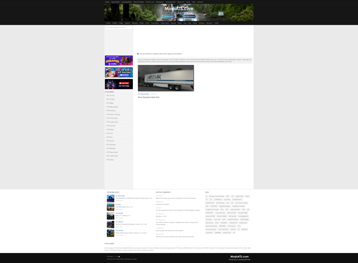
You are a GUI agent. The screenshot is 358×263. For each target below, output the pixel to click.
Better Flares (240, 196)
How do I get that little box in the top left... (170, 230)
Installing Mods (126, 2)
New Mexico (209, 223)
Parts (147, 23)
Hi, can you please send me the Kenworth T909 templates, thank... (178, 210)
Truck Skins (155, 23)
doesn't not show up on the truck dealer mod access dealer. (176, 198)
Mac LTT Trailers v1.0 (123, 215)
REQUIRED (222, 226)
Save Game (170, 248)
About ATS (180, 2)
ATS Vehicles (111, 145)
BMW (247, 196)
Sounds (173, 23)
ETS (232, 203)
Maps (121, 23)
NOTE (217, 223)
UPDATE (232, 229)
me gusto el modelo (162, 204)
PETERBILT (224, 223)
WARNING (218, 233)
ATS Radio (110, 130)
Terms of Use (111, 259)
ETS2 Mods (179, 248)
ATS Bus (109, 137)
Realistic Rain (243, 223)
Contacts (200, 2)
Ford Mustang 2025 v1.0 (124, 207)
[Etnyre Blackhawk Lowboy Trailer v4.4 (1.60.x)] (110, 233)
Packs (142, 23)
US (238, 229)
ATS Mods (110, 256)
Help (193, 2)
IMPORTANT (209, 213)
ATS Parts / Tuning (113, 114)
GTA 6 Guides (108, 248)
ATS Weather (111, 148)
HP (248, 209)
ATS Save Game (112, 152)
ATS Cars (110, 133)
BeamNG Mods (128, 248)
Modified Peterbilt (233, 219)
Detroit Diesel (220, 203)
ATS (232, 196)
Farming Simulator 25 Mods (143, 248)
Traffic (216, 23)
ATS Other (110, 160)
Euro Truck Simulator (242, 203)
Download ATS (170, 2)
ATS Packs (110, 141)
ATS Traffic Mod (112, 156)
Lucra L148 (217, 219)
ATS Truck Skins (112, 118)
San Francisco (232, 226)
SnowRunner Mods (231, 248)
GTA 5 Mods (243, 248)
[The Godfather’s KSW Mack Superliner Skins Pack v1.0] (110, 198)
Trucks (108, 23)
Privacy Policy (119, 259)
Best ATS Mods (139, 2)
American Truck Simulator (216, 196)
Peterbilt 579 (233, 223)
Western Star (227, 233)
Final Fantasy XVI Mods (146, 250)
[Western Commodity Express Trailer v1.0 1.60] (110, 224)
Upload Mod (115, 2)
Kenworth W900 (221, 216)
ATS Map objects (112, 107)
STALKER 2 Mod (207, 248)
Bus (190, 23)
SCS (239, 226)
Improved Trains (220, 213)
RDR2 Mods (188, 248)
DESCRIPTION (210, 203)
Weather (209, 23)
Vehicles (201, 23)
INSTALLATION (231, 213)
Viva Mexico (209, 233)
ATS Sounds (111, 126)
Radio (180, 23)
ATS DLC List (150, 2)
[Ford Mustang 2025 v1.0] (110, 207)
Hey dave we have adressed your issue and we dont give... (175, 237)
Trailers (114, 23)
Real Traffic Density (211, 226)
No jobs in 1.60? (161, 216)
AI (206, 196)
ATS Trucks (110, 95)
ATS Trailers (111, 99)
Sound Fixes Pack (211, 229)
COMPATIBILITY (237, 199)
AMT (227, 196)
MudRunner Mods (160, 248)
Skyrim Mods (132, 250)
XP (234, 233)
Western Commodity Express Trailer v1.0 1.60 (131, 224)
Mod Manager (245, 219)
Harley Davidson (235, 209)
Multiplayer (160, 2)
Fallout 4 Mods (122, 250)
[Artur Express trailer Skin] (166, 78)
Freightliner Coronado (212, 209)
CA (206, 199)
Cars (185, 23)
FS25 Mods (118, 248)
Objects (127, 23)
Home (107, 2)
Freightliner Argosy (224, 206)
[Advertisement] (195, 38)
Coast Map (227, 199)
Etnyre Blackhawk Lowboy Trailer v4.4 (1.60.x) (131, 233)
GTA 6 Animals (219, 248)
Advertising (127, 259)
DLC (228, 203)
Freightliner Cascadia (238, 206)
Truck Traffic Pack (223, 229)
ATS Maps (110, 103)
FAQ (207, 206)
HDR (243, 209)
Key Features (232, 216)
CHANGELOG (218, 199)
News (188, 2)
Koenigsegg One (243, 216)
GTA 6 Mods (197, 248)
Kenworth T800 (210, 216)
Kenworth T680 (242, 213)
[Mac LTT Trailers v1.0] (110, 216)
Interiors (135, 23)
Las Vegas (209, 219)
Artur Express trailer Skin (149, 97)
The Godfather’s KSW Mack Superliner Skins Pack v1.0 (134, 198)
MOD (224, 219)
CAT (211, 199)
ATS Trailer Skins (143, 94)
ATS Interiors (111, 111)
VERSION (244, 229)
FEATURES (214, 206)
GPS (227, 209)
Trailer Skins (165, 23)
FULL (222, 209)
